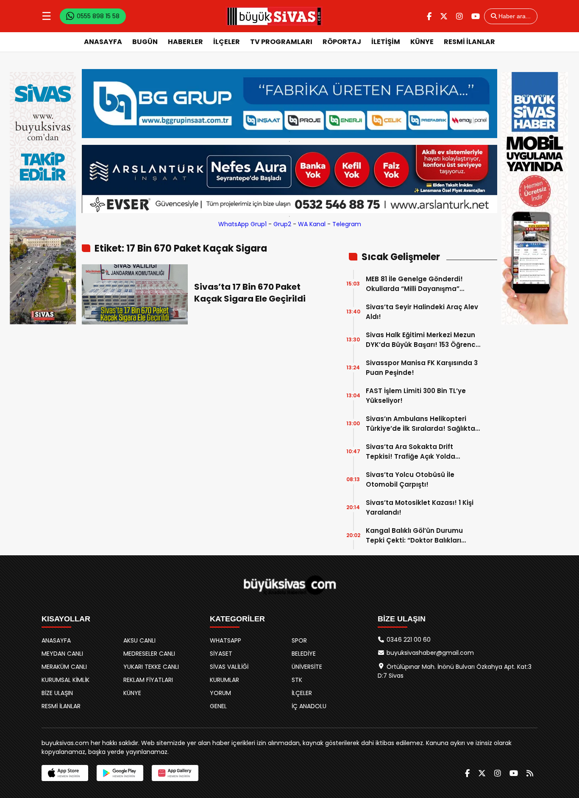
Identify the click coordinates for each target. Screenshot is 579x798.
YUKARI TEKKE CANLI (151, 666)
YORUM (220, 693)
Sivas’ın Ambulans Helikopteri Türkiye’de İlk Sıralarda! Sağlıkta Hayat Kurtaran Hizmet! (420, 423)
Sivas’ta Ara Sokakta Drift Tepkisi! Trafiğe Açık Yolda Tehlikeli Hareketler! (410, 451)
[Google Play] (120, 773)
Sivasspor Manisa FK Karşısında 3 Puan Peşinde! (422, 367)
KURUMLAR (224, 680)
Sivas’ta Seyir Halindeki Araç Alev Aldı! (422, 311)
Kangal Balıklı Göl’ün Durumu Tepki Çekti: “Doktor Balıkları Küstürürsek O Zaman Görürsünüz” (414, 535)
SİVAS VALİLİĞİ (229, 666)
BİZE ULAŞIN (57, 693)
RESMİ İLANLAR (469, 42)
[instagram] (459, 16)
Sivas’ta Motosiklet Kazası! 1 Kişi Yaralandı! (419, 507)
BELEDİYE (304, 653)
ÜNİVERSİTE (307, 666)
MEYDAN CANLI (62, 653)
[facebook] (429, 16)
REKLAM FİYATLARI (148, 680)
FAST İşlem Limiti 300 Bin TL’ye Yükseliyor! (416, 395)
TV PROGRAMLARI (281, 42)
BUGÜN (145, 42)
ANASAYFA (103, 42)
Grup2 (282, 224)
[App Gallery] (175, 773)
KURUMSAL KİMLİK (65, 680)
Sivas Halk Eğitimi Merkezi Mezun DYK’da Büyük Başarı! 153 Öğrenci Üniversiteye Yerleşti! (421, 339)
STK (297, 680)
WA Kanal (312, 224)
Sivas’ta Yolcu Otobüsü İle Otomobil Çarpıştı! (410, 479)
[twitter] (444, 16)
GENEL (218, 706)
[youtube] (475, 16)
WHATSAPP (225, 640)
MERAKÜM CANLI (64, 666)
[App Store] (65, 773)
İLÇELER (226, 42)
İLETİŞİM (385, 42)
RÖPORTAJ (342, 42)
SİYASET (221, 653)
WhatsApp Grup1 (242, 224)
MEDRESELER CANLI (149, 653)
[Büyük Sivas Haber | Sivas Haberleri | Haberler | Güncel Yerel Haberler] (274, 16)
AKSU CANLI (139, 640)
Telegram (346, 224)
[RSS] (529, 773)
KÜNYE (422, 42)
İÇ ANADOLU (309, 706)
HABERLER (185, 42)
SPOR (299, 640)
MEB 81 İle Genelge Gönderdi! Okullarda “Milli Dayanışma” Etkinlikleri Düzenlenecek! (414, 284)
